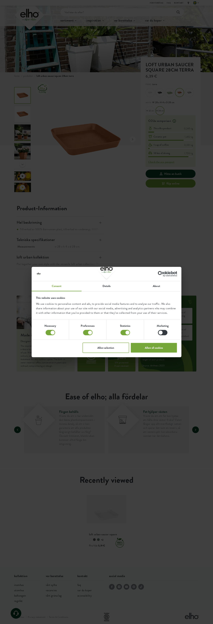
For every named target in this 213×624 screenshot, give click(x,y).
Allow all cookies (154, 348)
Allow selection (105, 348)
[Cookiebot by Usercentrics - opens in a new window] (162, 274)
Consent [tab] (57, 286)
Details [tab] (107, 286)
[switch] (88, 332)
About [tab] (156, 286)
